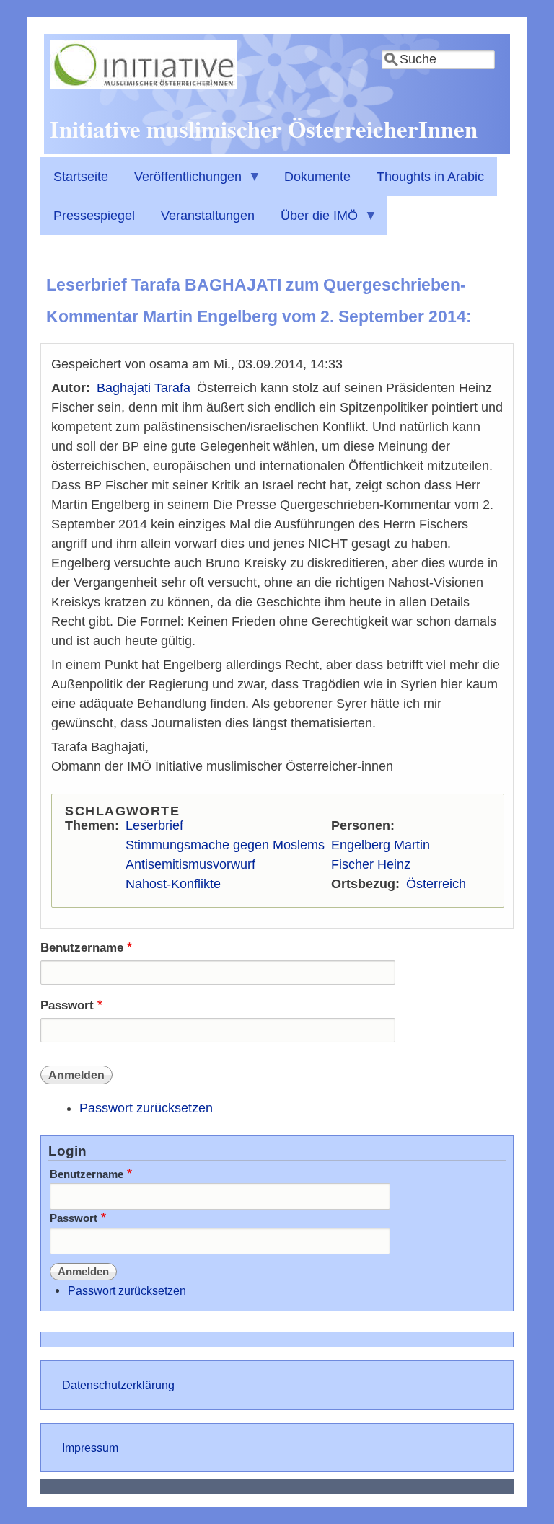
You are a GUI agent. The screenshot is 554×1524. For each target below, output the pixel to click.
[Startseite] (143, 85)
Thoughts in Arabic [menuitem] (430, 176)
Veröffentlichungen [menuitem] (181, 182)
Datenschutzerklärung (118, 1384)
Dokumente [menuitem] (317, 176)
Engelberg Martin (380, 845)
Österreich (436, 884)
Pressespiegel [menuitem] (94, 215)
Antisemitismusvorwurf (190, 864)
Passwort (67, 1005)
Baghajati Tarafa (143, 388)
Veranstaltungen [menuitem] (208, 215)
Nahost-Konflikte (173, 884)
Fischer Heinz (370, 864)
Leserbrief (154, 825)
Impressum (90, 1447)
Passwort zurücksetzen (146, 1108)
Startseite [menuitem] (80, 176)
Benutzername (81, 947)
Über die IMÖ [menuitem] (313, 221)
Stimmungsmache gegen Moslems (225, 845)
